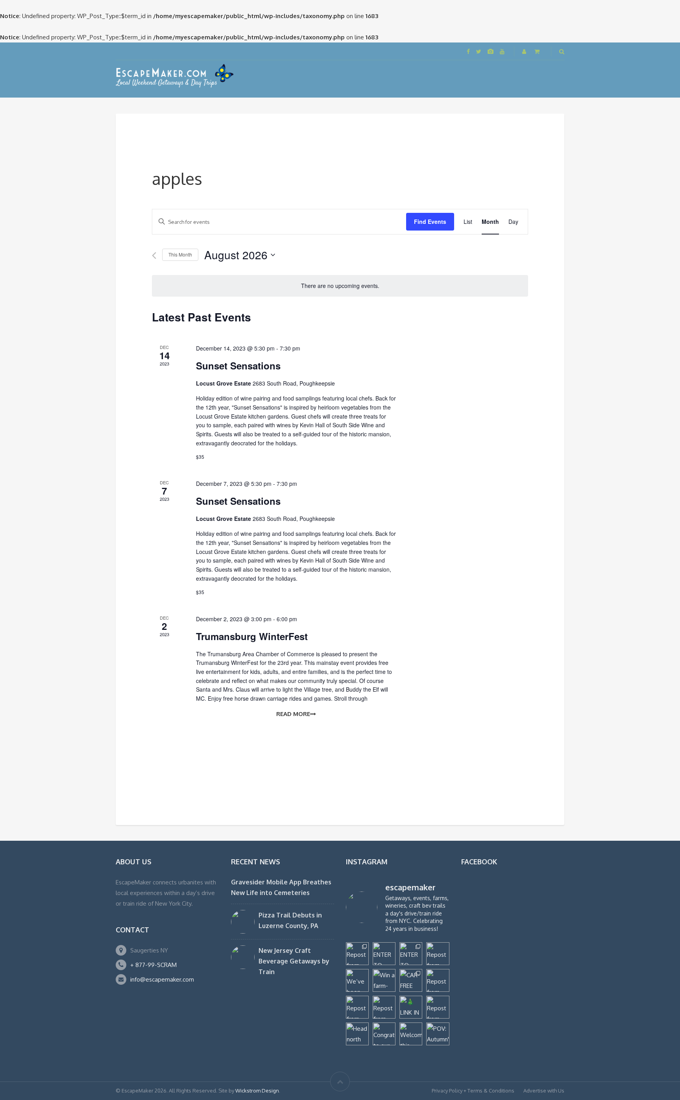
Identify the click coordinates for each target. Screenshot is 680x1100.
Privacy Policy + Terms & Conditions (473, 1090)
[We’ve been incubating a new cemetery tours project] (357, 980)
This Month (180, 254)
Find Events (430, 221)
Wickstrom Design (257, 1090)
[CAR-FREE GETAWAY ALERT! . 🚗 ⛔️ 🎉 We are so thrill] (410, 980)
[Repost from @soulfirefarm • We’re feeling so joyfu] (384, 1007)
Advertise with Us (543, 1090)
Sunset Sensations (238, 365)
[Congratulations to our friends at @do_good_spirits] (384, 1033)
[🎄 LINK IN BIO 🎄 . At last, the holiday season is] (410, 1007)
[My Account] (525, 51)
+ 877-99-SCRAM (153, 965)
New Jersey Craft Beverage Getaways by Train (294, 961)
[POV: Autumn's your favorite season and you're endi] (437, 1033)
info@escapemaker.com (162, 979)
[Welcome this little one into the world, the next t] (410, 1033)
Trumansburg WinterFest (252, 636)
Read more (293, 714)
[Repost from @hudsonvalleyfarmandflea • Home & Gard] (357, 1007)
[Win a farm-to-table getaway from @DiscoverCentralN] (384, 980)
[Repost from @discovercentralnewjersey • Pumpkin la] (437, 1007)
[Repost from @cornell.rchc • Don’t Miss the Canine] (357, 953)
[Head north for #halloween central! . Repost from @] (357, 1033)
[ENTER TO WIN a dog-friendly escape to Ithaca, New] (384, 953)
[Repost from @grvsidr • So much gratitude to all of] (437, 953)
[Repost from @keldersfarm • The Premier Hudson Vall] (437, 980)
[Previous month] (154, 255)
